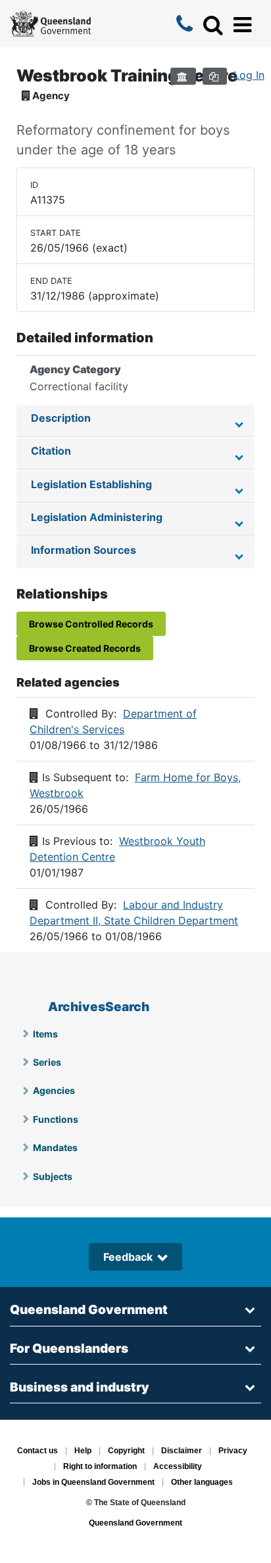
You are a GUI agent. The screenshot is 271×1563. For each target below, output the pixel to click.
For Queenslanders (69, 1348)
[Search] (213, 24)
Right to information (100, 1467)
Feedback (128, 1256)
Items (45, 1033)
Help (82, 1451)
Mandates (55, 1147)
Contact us (37, 1451)
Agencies (54, 1090)
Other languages (202, 1482)
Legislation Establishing (91, 484)
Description (61, 417)
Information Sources (83, 549)
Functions (55, 1119)
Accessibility (177, 1467)
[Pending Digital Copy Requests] (215, 76)
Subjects (52, 1176)
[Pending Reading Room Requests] (183, 76)
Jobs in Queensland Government (93, 1482)
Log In (249, 74)
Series (47, 1062)
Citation (51, 450)
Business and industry (79, 1387)
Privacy (232, 1451)
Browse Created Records (85, 648)
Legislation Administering (96, 517)
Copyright (126, 1451)
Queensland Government (89, 1309)
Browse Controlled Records (91, 623)
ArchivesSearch (98, 1006)
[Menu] (242, 24)
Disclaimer (181, 1451)
